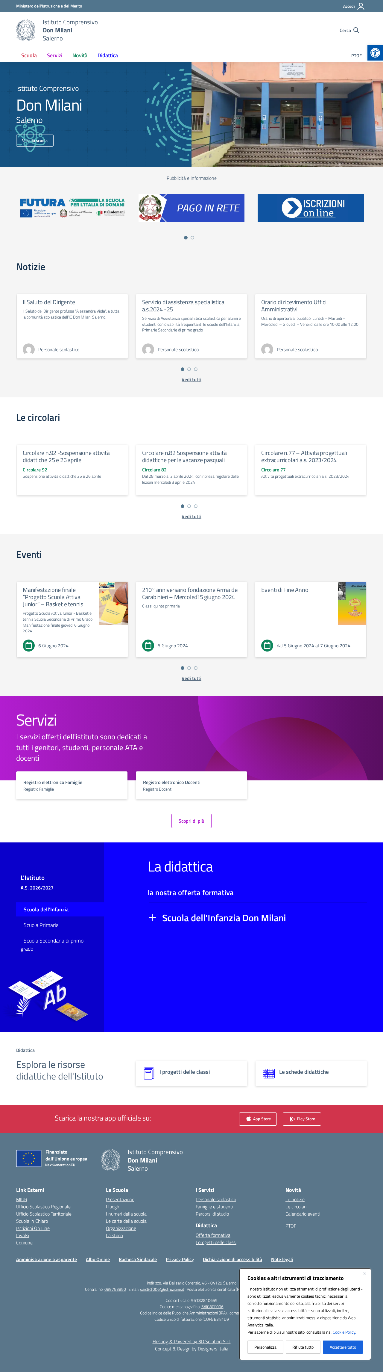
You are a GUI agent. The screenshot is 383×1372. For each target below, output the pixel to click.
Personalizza (265, 1347)
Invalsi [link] (22, 1235)
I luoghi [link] (113, 1206)
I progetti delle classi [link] (216, 1242)
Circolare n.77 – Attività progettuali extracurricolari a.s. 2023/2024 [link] (304, 456)
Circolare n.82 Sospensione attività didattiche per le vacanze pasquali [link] (184, 456)
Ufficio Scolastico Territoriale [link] (44, 1213)
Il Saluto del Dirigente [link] (49, 302)
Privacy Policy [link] (180, 1259)
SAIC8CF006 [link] (212, 1306)
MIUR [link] (21, 1199)
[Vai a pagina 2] (192, 237)
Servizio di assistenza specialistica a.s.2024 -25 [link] (183, 305)
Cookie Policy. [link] (344, 1332)
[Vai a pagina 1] (186, 237)
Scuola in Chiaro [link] (32, 1221)
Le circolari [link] (295, 1206)
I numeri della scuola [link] (126, 1213)
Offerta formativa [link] (213, 1235)
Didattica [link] (108, 55)
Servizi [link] (54, 55)
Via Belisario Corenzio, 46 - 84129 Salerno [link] (199, 1283)
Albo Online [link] (98, 1259)
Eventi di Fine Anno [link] (284, 589)
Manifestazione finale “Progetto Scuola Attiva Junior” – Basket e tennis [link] (53, 597)
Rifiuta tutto (303, 1347)
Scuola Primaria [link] (41, 925)
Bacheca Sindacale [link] (138, 1259)
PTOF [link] (356, 55)
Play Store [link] (305, 1118)
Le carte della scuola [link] (126, 1221)
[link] (375, 53)
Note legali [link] (282, 1259)
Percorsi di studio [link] (212, 1213)
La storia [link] (114, 1235)
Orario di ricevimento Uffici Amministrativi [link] (293, 305)
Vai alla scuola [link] (35, 140)
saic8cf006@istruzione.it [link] (162, 1289)
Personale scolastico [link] (216, 1199)
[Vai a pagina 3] (195, 369)
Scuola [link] (29, 55)
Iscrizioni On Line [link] (33, 1228)
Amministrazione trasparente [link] (46, 1259)
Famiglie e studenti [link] (214, 1206)
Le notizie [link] (295, 1199)
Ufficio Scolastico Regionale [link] (43, 1206)
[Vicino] (364, 1273)
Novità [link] (79, 55)
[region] (305, 1314)
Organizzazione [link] (121, 1228)
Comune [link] (24, 1242)
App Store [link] (261, 1118)
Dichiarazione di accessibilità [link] (232, 1259)
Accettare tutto (343, 1347)
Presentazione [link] (120, 1199)
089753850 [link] (115, 1289)
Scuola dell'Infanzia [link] (46, 909)
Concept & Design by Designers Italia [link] (191, 1348)
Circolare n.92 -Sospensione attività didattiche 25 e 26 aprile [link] (66, 456)
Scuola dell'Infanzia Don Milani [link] (224, 917)
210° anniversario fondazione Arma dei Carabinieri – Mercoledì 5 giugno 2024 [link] (190, 593)
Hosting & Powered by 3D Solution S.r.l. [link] (192, 1341)
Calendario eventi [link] (302, 1213)
